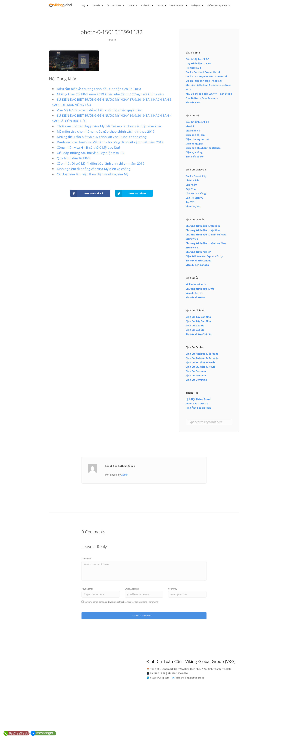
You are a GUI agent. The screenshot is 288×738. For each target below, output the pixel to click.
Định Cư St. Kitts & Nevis (200, 362)
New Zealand (177, 5)
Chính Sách (192, 180)
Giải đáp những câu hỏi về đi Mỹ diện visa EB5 (91, 153)
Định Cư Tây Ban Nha (198, 316)
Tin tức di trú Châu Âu (199, 334)
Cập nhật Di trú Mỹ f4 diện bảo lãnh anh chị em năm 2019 (100, 163)
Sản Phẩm (191, 184)
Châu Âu (145, 5)
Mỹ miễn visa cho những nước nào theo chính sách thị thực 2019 (105, 131)
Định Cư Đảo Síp (195, 325)
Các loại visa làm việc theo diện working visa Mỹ (92, 174)
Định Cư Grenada (196, 371)
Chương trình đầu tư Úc (200, 288)
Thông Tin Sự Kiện (217, 5)
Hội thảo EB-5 (194, 67)
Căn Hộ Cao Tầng (196, 193)
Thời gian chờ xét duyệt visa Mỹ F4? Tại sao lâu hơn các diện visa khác (109, 126)
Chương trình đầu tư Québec (203, 225)
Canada (96, 5)
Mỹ (83, 5)
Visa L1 (190, 126)
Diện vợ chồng (194, 152)
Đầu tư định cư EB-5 (197, 59)
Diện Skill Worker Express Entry (204, 256)
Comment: (86, 558)
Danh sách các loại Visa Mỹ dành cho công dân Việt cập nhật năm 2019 (110, 142)
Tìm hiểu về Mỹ (195, 156)
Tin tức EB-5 (193, 102)
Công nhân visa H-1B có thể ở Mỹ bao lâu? (88, 147)
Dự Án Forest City (196, 176)
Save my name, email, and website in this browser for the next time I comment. (121, 602)
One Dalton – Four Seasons (202, 98)
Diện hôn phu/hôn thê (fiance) (204, 147)
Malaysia (195, 5)
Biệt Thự (191, 189)
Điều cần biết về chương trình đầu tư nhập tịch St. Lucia (99, 89)
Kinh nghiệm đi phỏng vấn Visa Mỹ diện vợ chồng (93, 169)
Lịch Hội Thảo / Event (198, 399)
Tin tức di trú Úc (195, 297)
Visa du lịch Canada (197, 264)
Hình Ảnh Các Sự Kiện (198, 407)
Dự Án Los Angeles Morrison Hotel (206, 76)
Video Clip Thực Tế (197, 403)
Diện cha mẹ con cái (197, 139)
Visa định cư (193, 130)
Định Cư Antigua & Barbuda (202, 353)
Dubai (160, 5)
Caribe (131, 5)
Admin (124, 474)
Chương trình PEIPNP (198, 251)
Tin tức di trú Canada (198, 260)
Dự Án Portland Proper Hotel (203, 72)
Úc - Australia (114, 5)
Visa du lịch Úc (194, 293)
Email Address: (132, 588)
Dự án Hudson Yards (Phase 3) (204, 80)
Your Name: (87, 588)
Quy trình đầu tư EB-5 (73, 158)
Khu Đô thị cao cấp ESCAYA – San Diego (209, 93)
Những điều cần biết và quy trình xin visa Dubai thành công (101, 137)
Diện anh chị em (195, 134)
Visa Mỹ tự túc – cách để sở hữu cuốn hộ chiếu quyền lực (99, 110)
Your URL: (172, 588)
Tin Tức (190, 202)
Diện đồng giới (194, 143)
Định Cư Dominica (196, 379)
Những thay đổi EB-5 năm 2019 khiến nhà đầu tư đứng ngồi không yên (110, 94)
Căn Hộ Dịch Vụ (194, 197)
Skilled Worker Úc (196, 284)
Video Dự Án (193, 206)
